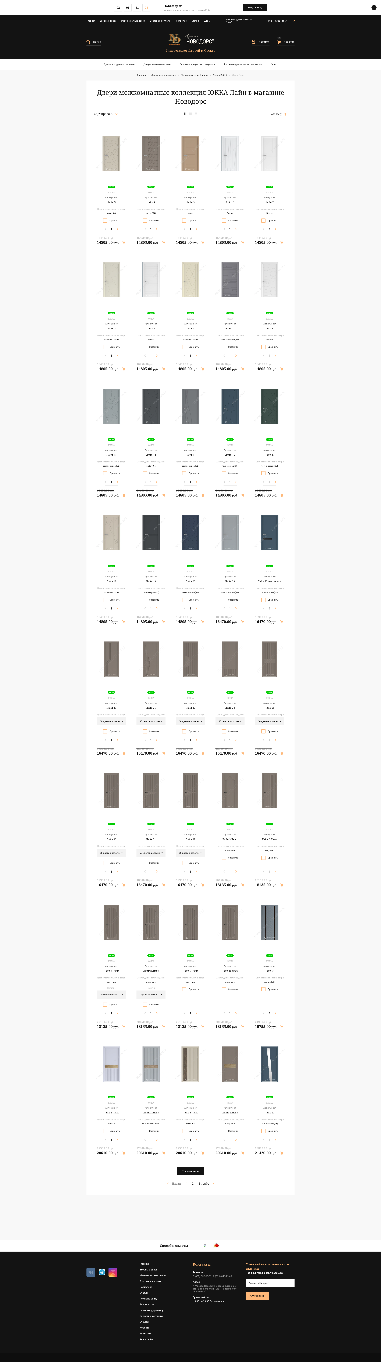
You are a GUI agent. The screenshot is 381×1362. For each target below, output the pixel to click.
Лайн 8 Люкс (151, 970)
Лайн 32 (190, 839)
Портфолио (181, 20)
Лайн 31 (151, 839)
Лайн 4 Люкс (230, 1112)
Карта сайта (146, 1339)
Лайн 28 (230, 707)
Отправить (257, 1295)
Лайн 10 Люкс (230, 970)
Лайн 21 (269, 1112)
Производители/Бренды (194, 75)
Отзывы (144, 1321)
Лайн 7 (269, 202)
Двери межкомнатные (157, 64)
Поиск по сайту (148, 1298)
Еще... (207, 20)
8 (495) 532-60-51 (277, 21)
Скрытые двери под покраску (197, 64)
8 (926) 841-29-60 (222, 1276)
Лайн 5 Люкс (230, 839)
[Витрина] (185, 114)
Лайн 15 (190, 454)
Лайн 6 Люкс (269, 839)
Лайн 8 (111, 328)
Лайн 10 (190, 328)
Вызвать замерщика (151, 1316)
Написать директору (151, 1310)
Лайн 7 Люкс (111, 970)
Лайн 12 (269, 328)
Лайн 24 (269, 970)
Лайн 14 (151, 454)
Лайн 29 (269, 707)
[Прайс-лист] (196, 114)
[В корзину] (124, 242)
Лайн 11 (230, 328)
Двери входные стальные (119, 64)
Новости (144, 1327)
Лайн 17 (269, 454)
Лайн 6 (230, 202)
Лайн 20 (190, 581)
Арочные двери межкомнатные (243, 64)
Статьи (195, 20)
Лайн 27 (190, 707)
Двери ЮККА (220, 75)
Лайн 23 (230, 581)
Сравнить (115, 220)
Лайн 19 (151, 581)
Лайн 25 (111, 707)
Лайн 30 (111, 839)
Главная (90, 20)
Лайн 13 (111, 454)
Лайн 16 (230, 454)
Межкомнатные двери (133, 20)
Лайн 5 (190, 202)
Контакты (145, 1333)
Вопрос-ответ (148, 1304)
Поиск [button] (97, 41)
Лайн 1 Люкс (111, 1112)
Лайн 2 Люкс (151, 1112)
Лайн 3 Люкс (190, 1112)
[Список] (190, 114)
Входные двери (108, 20)
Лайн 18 (111, 581)
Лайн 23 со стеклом (269, 581)
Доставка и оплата (160, 20)
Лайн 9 (151, 328)
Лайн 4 (151, 202)
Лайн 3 (111, 202)
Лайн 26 (151, 707)
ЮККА (111, 192)
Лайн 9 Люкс (190, 970)
